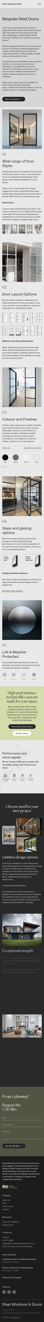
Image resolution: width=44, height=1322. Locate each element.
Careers (5, 1209)
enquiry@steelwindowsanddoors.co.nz (18, 1243)
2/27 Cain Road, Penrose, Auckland (17, 1246)
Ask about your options (12, 591)
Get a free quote (12, 99)
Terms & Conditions (10, 1222)
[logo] (10, 4)
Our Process (7, 1206)
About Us (6, 1200)
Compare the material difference (17, 968)
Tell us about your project (22, 727)
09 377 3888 (7, 1240)
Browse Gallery (22, 733)
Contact (5, 1237)
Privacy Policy (8, 1225)
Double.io (16, 1317)
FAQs (4, 1203)
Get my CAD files (12, 1146)
